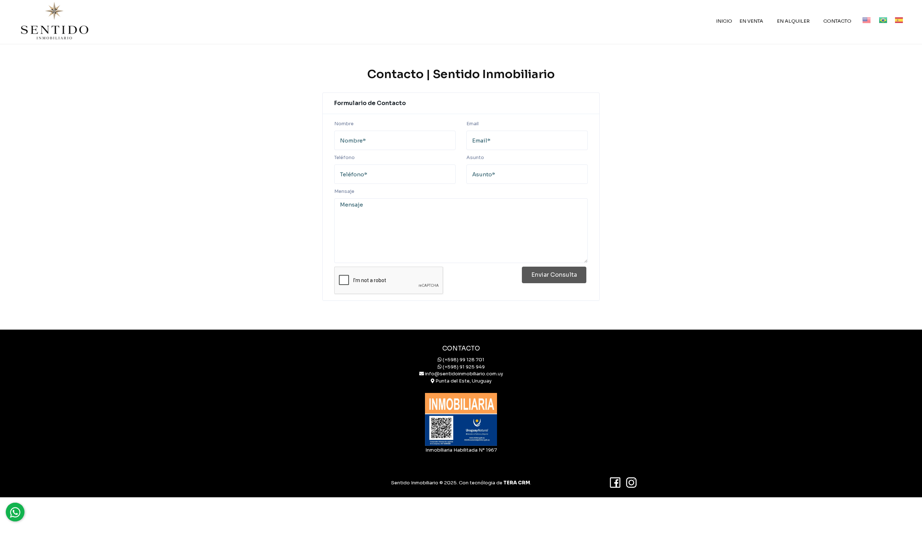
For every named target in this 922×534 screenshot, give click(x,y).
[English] (863, 14)
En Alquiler (793, 21)
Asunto (475, 157)
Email (472, 124)
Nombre (344, 124)
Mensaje (344, 191)
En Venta (751, 21)
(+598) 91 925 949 (464, 367)
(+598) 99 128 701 (463, 360)
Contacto (837, 21)
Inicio (724, 21)
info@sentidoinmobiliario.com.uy (464, 374)
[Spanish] (896, 14)
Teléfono (344, 157)
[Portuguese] (880, 14)
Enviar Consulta (554, 275)
